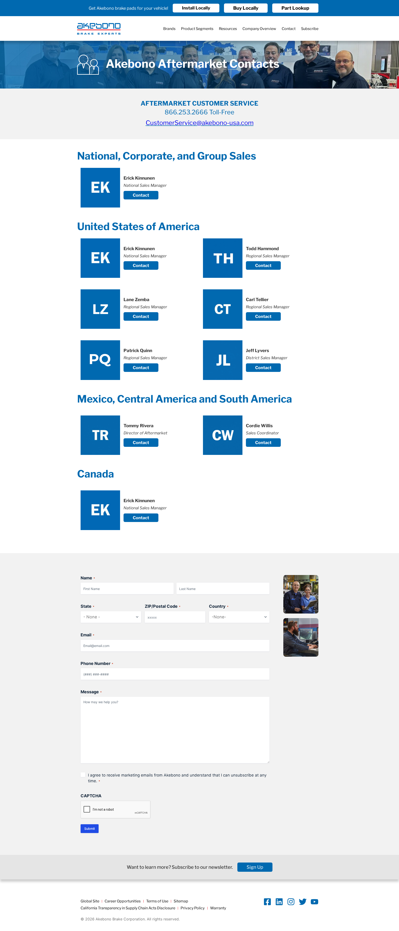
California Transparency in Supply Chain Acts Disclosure (128, 908)
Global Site (90, 901)
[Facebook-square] (267, 902)
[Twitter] (303, 902)
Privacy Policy (193, 908)
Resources (228, 29)
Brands (169, 29)
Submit (89, 828)
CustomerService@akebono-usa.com (200, 123)
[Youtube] (314, 902)
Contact (289, 29)
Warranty (218, 908)
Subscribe (309, 29)
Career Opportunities (123, 901)
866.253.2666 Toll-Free (199, 112)
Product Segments (197, 29)
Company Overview (259, 29)
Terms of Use (157, 901)
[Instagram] (291, 902)
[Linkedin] (279, 902)
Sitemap (181, 901)
